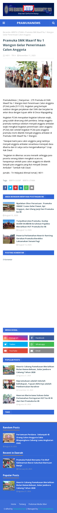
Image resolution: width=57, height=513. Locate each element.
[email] (41, 350)
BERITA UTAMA (18, 32)
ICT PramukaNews (45, 509)
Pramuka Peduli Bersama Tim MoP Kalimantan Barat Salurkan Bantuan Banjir (34, 462)
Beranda (6, 32)
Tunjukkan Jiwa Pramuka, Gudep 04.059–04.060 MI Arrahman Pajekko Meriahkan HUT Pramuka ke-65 (33, 224)
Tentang (22, 504)
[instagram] (15, 337)
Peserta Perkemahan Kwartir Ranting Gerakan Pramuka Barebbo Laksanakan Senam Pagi (34, 238)
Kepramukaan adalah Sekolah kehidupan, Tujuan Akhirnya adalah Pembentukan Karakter (33, 384)
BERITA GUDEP (15, 180)
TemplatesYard (19, 509)
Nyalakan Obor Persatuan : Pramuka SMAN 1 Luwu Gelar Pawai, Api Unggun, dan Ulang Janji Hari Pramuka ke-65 (35, 207)
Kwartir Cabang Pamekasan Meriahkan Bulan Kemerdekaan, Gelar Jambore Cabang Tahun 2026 (35, 369)
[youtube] (15, 350)
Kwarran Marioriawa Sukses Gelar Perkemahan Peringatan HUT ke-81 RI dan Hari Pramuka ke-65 (34, 398)
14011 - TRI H (10, 55)
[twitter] (15, 344)
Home (13, 504)
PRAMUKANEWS (28, 23)
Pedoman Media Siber (38, 504)
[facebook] (41, 337)
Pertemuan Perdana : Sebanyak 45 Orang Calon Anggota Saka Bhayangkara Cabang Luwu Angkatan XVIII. (34, 438)
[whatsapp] (41, 344)
